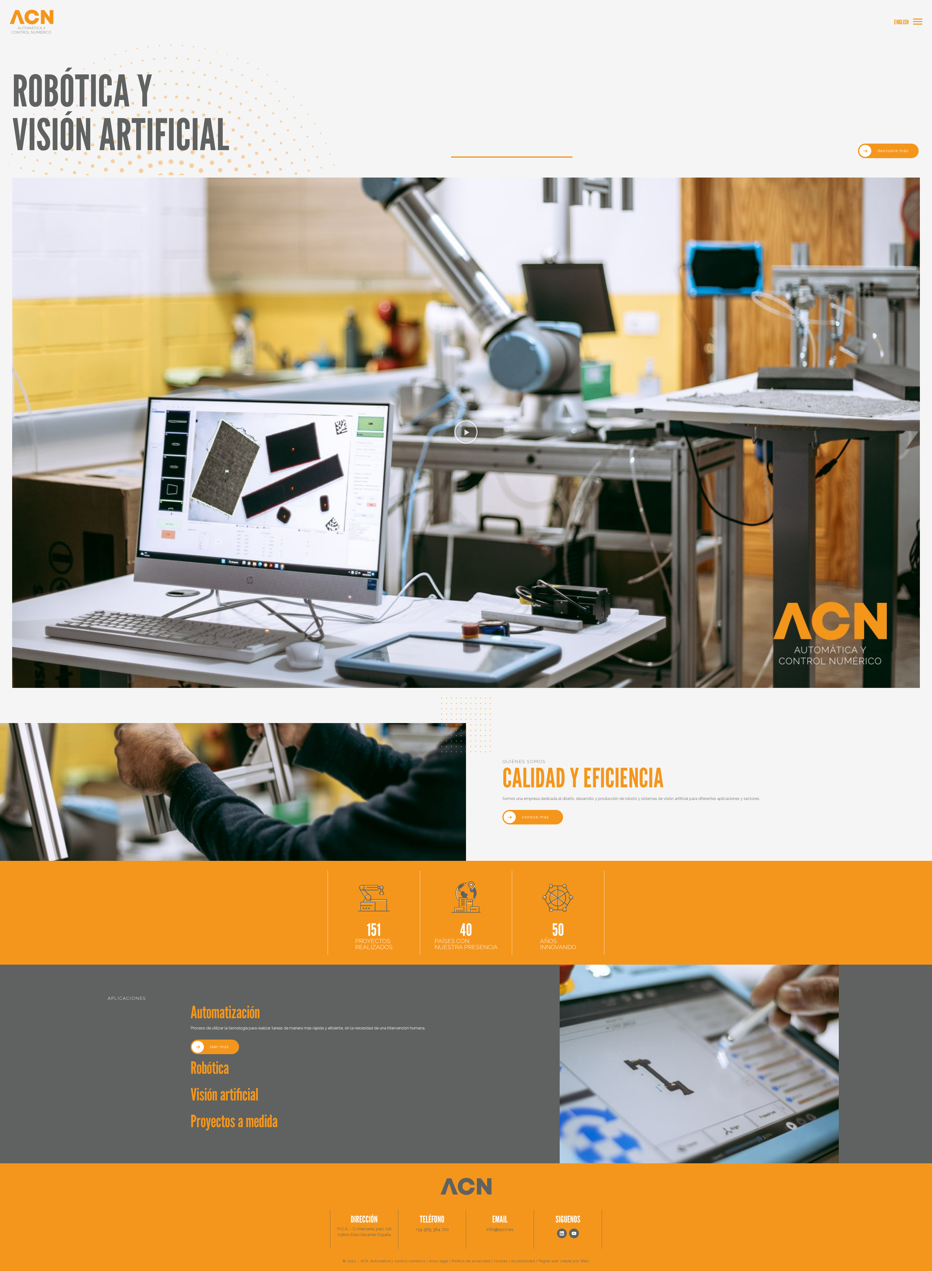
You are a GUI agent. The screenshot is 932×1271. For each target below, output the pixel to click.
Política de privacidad (471, 1261)
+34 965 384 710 (432, 1229)
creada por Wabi (575, 1261)
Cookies (500, 1261)
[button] (466, 433)
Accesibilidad (523, 1261)
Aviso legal (439, 1261)
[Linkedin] (562, 1233)
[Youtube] (574, 1233)
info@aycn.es (500, 1229)
